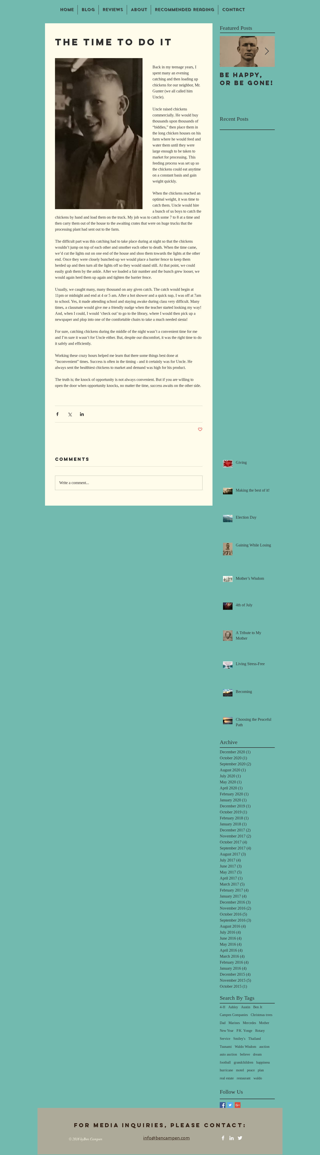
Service (225, 1039)
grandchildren (243, 1062)
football (225, 1062)
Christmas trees (261, 1015)
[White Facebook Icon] (223, 1138)
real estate (227, 1078)
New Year (227, 1031)
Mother (264, 1023)
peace (251, 1070)
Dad (223, 1023)
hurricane (226, 1070)
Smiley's (239, 1039)
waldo (258, 1078)
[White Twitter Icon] (240, 1138)
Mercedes (249, 1023)
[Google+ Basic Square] (237, 1105)
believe (245, 1054)
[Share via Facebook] (57, 414)
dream (257, 1054)
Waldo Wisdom (245, 1047)
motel (240, 1070)
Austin (245, 1007)
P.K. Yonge (244, 1031)
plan (261, 1070)
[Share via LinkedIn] (82, 414)
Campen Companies (234, 1015)
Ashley (233, 1007)
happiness (263, 1062)
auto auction (228, 1054)
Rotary (260, 1031)
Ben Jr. (258, 1007)
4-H (222, 1007)
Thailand (254, 1039)
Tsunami (226, 1047)
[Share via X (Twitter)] (69, 414)
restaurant (243, 1078)
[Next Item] (266, 51)
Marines (234, 1023)
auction (264, 1047)
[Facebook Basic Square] (223, 1105)
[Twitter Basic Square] (230, 1105)
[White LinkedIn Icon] (231, 1138)
